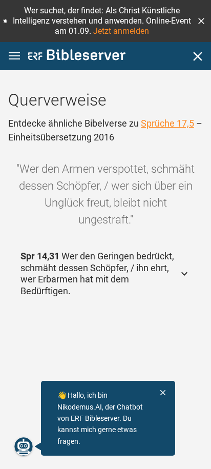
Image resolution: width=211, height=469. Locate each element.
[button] (201, 21)
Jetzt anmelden (121, 31)
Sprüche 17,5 (167, 123)
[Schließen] (197, 56)
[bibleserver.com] (76, 57)
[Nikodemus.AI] (23, 446)
